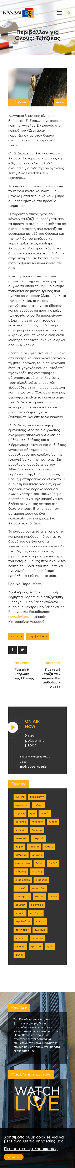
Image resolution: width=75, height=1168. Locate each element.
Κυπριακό (37, 821)
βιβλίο (39, 863)
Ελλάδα (38, 805)
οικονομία (37, 905)
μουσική (20, 905)
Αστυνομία (21, 805)
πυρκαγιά (40, 930)
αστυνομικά (22, 863)
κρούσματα (22, 896)
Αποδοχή (13, 1157)
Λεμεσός (37, 830)
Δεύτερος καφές (33, 766)
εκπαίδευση (22, 880)
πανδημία (36, 913)
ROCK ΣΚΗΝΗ (37, 797)
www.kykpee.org (22, 616)
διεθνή (53, 863)
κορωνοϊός (38, 888)
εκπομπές (41, 880)
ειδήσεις (20, 871)
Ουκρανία (38, 838)
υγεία (49, 946)
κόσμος (39, 896)
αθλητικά (21, 855)
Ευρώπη (20, 813)
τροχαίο (36, 946)
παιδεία (20, 913)
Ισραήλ (44, 813)
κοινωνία (20, 888)
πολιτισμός (22, 930)
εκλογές (36, 871)
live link (20, 797)
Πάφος (19, 846)
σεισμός (20, 946)
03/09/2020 (18, 102)
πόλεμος (20, 938)
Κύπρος (53, 821)
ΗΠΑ (32, 813)
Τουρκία (34, 846)
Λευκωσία (21, 838)
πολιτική (40, 921)
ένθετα (16, 636)
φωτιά (19, 954)
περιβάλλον (38, 636)
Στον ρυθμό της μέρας (35, 740)
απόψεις (37, 855)
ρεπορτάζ (37, 938)
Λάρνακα (20, 830)
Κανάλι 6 (20, 821)
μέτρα (53, 896)
